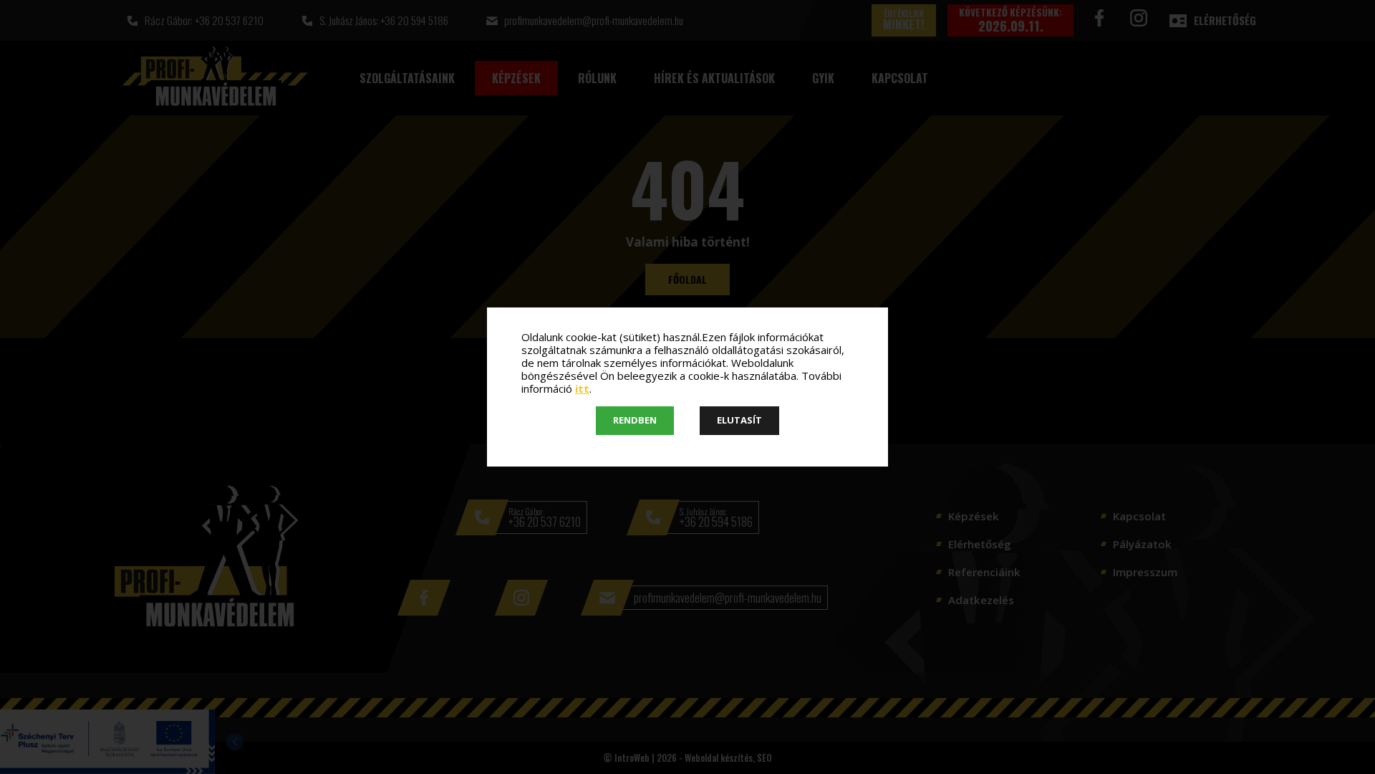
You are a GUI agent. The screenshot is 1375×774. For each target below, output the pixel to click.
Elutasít (739, 420)
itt (582, 388)
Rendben (635, 420)
